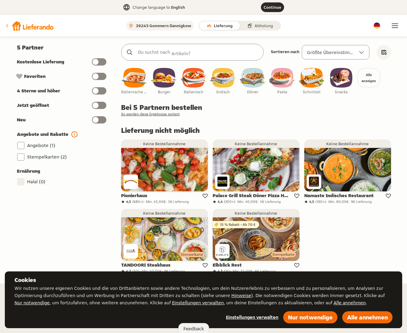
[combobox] (198, 52)
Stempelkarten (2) (47, 157)
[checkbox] (134, 81)
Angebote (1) (41, 145)
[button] (29, 25)
